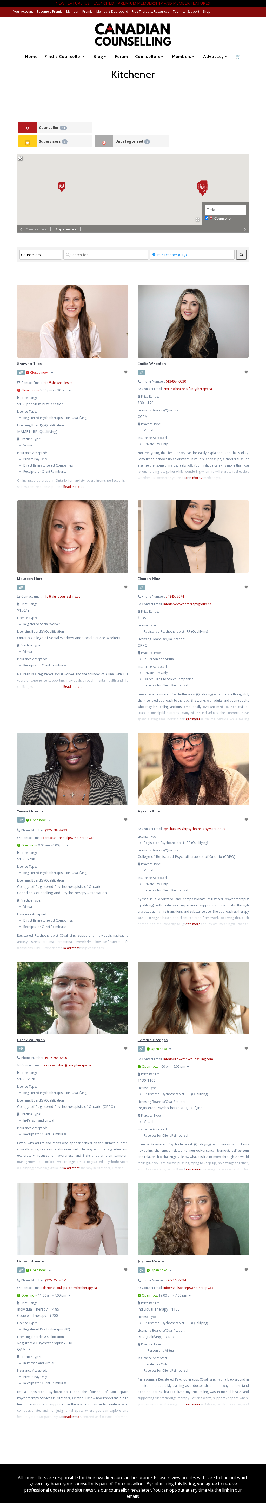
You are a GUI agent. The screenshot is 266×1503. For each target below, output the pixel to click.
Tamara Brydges (153, 1040)
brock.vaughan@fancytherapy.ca (67, 1065)
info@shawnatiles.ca (58, 382)
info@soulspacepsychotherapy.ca (188, 1288)
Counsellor (52, 127)
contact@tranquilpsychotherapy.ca (68, 837)
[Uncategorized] (104, 141)
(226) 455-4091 (56, 1280)
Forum (121, 56)
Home (31, 56)
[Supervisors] (27, 141)
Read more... (72, 486)
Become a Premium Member (58, 11)
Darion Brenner (31, 1261)
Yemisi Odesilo (30, 811)
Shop (206, 11)
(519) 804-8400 (56, 1057)
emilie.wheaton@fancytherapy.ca (187, 389)
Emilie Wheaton (152, 363)
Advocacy (213, 56)
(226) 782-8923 (56, 830)
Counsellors (147, 56)
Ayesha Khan (149, 811)
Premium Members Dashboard (105, 11)
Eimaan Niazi (149, 578)
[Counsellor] (27, 127)
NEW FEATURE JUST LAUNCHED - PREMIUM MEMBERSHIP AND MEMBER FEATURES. (133, 3)
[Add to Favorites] (126, 372)
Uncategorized (131, 141)
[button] (62, 187)
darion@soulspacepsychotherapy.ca (70, 1288)
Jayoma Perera (151, 1261)
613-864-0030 (176, 381)
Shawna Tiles (29, 363)
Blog (98, 56)
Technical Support (186, 11)
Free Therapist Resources (150, 11)
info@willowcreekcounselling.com (188, 1059)
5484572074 (175, 596)
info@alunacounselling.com (63, 596)
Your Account (23, 11)
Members (181, 56)
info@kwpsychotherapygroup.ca (187, 604)
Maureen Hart (29, 578)
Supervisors (52, 141)
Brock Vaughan (31, 1040)
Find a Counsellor (63, 56)
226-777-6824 (176, 1280)
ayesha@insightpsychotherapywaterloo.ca (194, 829)
